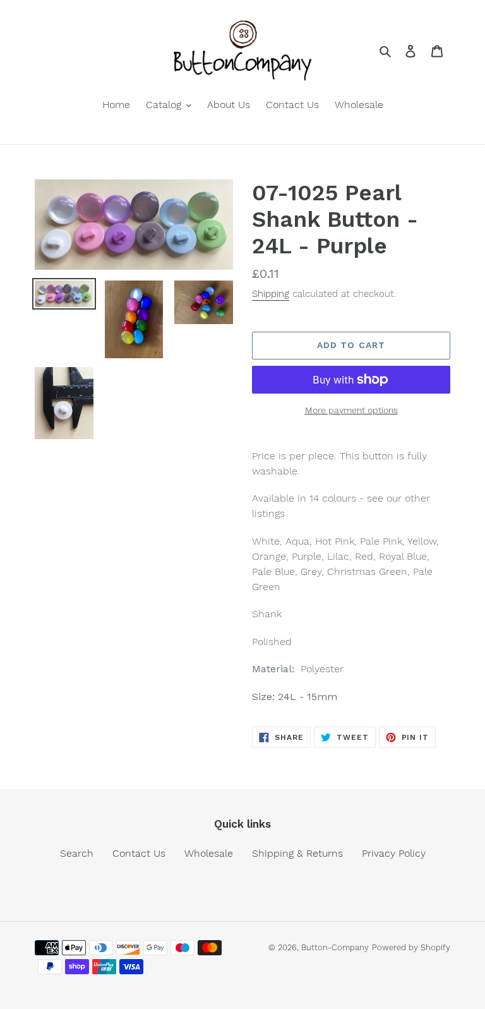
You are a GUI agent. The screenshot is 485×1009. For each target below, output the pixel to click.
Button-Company (335, 947)
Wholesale (208, 853)
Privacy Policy (394, 853)
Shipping (270, 293)
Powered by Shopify (411, 947)
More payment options (351, 410)
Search (76, 853)
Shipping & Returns (297, 853)
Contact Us (138, 853)
